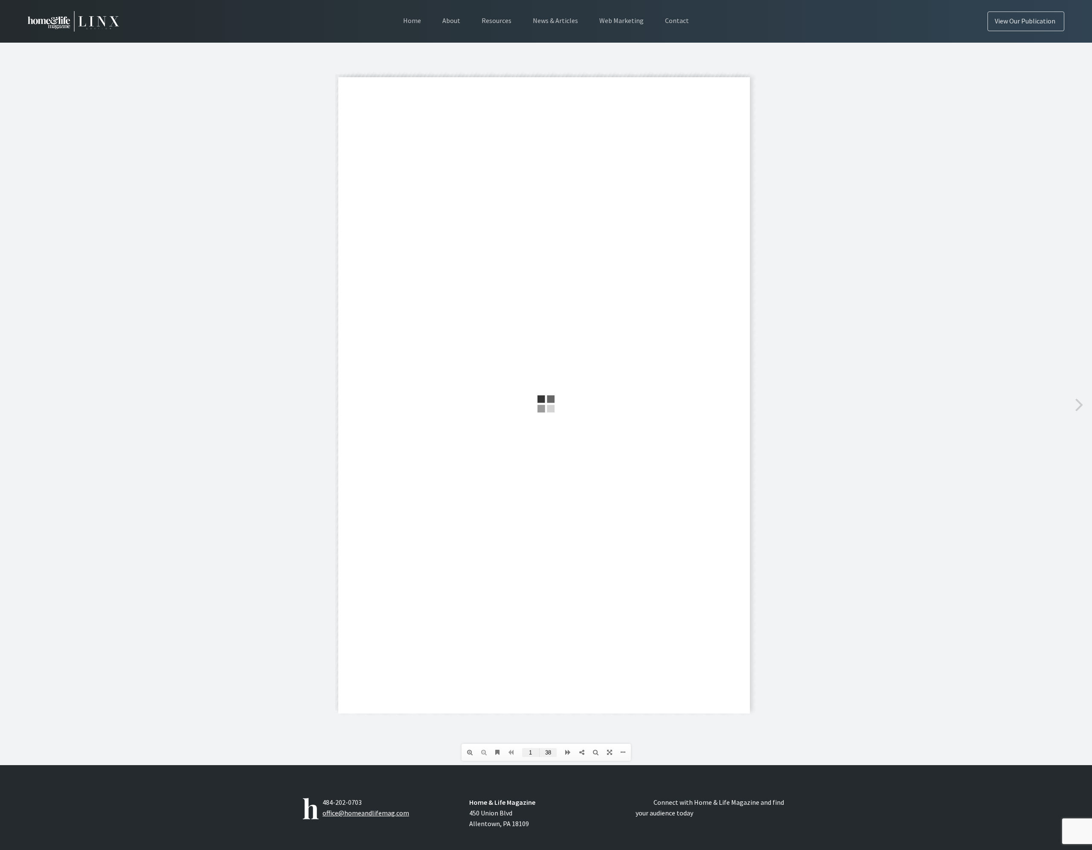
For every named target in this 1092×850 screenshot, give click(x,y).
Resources (496, 20)
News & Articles (555, 20)
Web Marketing (621, 20)
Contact (677, 20)
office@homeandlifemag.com (365, 813)
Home (412, 20)
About (451, 20)
